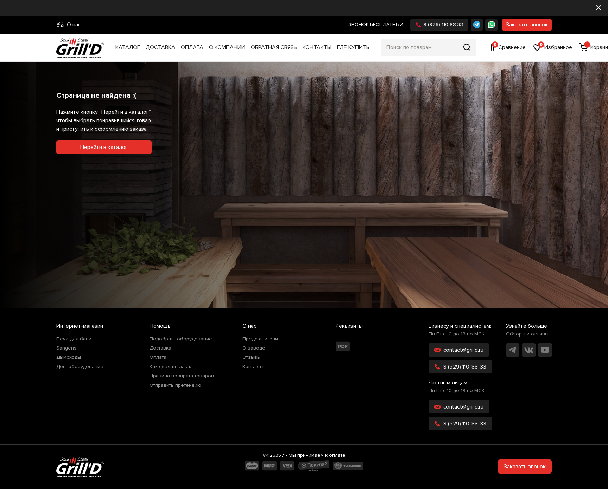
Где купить (353, 47)
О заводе (253, 348)
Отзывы (251, 357)
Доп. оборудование (79, 366)
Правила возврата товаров (182, 375)
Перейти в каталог (104, 147)
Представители (260, 339)
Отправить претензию (175, 385)
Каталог (127, 47)
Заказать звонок (527, 24)
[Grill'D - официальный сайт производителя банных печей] (80, 466)
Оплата (192, 47)
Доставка (160, 47)
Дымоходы (68, 357)
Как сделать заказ (171, 366)
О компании (227, 47)
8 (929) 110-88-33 (443, 24)
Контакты (317, 47)
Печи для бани (73, 339)
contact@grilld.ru (463, 349)
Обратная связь (274, 47)
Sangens (66, 348)
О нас (74, 24)
